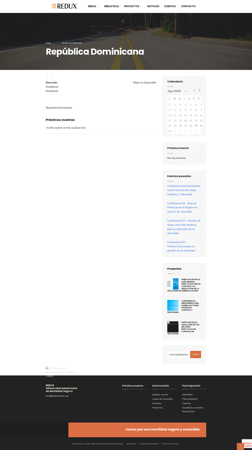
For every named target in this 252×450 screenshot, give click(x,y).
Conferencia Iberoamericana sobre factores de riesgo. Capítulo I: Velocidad (183, 307)
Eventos (170, 6)
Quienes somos (160, 394)
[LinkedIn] (60, 429)
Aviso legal (131, 444)
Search (195, 354)
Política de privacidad (149, 444)
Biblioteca (111, 6)
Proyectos (131, 6)
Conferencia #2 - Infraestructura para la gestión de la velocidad (181, 246)
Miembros (187, 394)
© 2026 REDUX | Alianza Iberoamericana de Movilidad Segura (97, 444)
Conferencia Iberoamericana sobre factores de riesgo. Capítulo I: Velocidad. (183, 190)
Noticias (153, 6)
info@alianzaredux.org (57, 396)
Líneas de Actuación (162, 399)
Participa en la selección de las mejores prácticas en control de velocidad (183, 328)
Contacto (188, 6)
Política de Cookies (170, 444)
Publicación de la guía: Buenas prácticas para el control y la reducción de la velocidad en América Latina (184, 285)
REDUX (92, 6)
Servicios (156, 403)
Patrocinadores (190, 399)
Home (48, 43)
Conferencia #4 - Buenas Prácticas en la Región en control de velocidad (182, 208)
